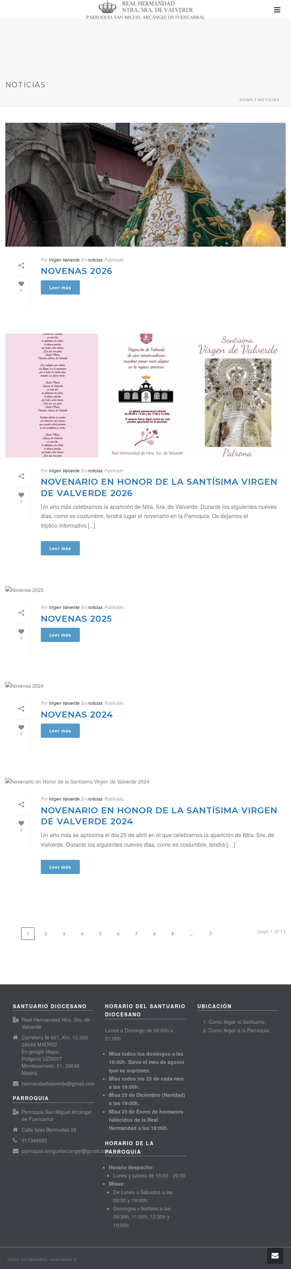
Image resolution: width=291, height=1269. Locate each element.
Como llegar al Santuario (236, 1021)
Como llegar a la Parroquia (239, 1030)
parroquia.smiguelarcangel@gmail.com (66, 1151)
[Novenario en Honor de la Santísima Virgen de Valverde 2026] (145, 395)
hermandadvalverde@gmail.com (58, 1083)
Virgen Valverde (64, 260)
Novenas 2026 (76, 271)
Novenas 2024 (77, 714)
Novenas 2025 (76, 619)
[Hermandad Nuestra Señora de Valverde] (145, 10)
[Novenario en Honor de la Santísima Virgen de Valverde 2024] (145, 781)
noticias (269, 100)
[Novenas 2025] (145, 590)
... (191, 933)
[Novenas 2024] (145, 685)
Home (246, 100)
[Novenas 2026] (145, 185)
